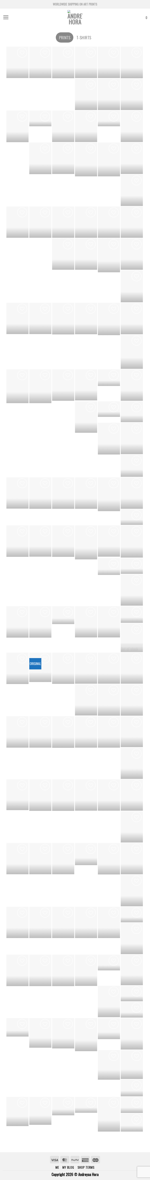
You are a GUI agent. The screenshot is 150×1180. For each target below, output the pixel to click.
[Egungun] (86, 542)
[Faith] (17, 386)
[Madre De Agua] (40, 922)
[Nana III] (132, 254)
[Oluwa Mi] (109, 94)
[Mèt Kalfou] (109, 668)
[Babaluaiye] (132, 614)
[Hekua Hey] (132, 890)
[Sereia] (132, 826)
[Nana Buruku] (132, 1122)
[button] (6, 17)
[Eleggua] (109, 319)
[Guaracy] (132, 541)
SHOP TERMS (86, 1167)
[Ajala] (109, 438)
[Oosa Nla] (40, 622)
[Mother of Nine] (132, 318)
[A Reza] (17, 222)
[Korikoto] (86, 222)
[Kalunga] (132, 411)
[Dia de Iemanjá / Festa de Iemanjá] (17, 318)
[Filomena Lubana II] (132, 190)
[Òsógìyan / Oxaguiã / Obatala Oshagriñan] (86, 732)
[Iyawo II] (63, 858)
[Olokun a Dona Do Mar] (109, 494)
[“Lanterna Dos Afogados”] (40, 222)
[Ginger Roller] (109, 1114)
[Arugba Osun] (40, 493)
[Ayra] (132, 795)
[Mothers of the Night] (17, 732)
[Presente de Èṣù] (132, 62)
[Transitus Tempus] (109, 159)
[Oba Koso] (17, 668)
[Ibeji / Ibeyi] (86, 854)
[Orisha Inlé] (109, 922)
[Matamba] (86, 699)
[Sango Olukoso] (132, 466)
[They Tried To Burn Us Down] (132, 352)
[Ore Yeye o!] (109, 409)
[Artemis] (132, 668)
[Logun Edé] (63, 1033)
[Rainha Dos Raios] (109, 118)
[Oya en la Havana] (109, 566)
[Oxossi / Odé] (86, 1034)
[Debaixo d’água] (109, 621)
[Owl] (109, 377)
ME (57, 1167)
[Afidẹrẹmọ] (86, 417)
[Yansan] (17, 970)
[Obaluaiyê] (132, 1064)
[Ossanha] (132, 1087)
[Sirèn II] (132, 222)
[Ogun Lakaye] (132, 493)
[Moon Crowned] (17, 493)
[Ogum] (132, 993)
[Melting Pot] (40, 158)
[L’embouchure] (109, 62)
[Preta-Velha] (109, 541)
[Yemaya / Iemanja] (132, 858)
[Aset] (40, 386)
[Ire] (132, 517)
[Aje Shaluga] (132, 286)
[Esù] (109, 1065)
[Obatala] (109, 962)
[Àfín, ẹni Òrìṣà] (40, 62)
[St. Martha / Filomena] (63, 795)
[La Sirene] (63, 922)
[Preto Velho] (109, 732)
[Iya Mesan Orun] (109, 858)
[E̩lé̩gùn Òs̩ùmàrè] (63, 668)
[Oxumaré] (40, 1111)
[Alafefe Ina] (17, 622)
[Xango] (132, 1034)
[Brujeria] (63, 541)
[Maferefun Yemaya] (86, 621)
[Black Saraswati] (40, 732)
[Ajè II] (63, 62)
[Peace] (40, 318)
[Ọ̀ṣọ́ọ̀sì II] (132, 438)
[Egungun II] (86, 493)
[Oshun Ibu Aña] (132, 566)
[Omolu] (109, 795)
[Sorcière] (132, 634)
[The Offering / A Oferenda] (63, 254)
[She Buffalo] (17, 922)
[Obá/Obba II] (63, 732)
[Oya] (109, 1028)
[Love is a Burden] (86, 94)
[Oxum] (63, 1106)
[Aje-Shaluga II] (132, 590)
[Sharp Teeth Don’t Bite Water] (86, 254)
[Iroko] (63, 970)
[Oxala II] (86, 318)
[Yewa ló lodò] (63, 493)
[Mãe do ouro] (17, 62)
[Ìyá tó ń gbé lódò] (132, 700)
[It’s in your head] (86, 1105)
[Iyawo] (17, 858)
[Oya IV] (40, 795)
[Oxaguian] (17, 1027)
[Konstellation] (86, 159)
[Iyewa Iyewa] (132, 126)
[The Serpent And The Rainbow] (17, 541)
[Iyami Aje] (63, 385)
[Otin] (40, 970)
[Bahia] (17, 126)
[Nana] (40, 858)
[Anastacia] (86, 970)
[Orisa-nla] (63, 158)
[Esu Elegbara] (132, 763)
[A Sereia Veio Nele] (63, 615)
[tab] (64, 37)
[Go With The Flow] (63, 318)
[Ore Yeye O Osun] (86, 795)
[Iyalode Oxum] (132, 731)
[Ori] (132, 938)
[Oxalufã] (17, 1111)
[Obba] (109, 1001)
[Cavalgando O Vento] (132, 915)
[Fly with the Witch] (86, 385)
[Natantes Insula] (109, 222)
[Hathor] (109, 255)
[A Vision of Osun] (63, 222)
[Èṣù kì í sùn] (63, 126)
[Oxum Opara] (132, 1009)
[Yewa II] (109, 700)
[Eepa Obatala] (40, 541)
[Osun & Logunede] (86, 62)
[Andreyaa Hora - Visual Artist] (75, 17)
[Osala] (17, 794)
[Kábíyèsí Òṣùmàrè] (132, 94)
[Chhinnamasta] (86, 922)
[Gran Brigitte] (132, 158)
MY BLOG (68, 1167)
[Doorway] (86, 126)
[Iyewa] (132, 970)
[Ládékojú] (86, 668)
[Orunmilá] (40, 1033)
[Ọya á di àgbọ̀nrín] (132, 385)
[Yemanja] (132, 1105)
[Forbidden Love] (40, 118)
